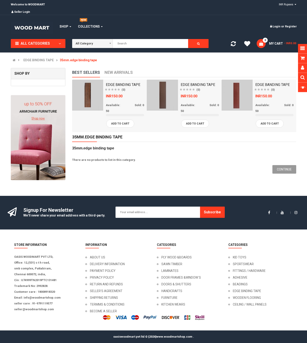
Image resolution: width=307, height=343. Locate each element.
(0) (123, 89)
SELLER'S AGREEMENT (106, 291)
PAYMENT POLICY (103, 271)
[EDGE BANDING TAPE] (87, 95)
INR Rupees (287, 4)
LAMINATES (169, 271)
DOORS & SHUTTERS (176, 284)
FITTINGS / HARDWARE (249, 271)
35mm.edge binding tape (78, 60)
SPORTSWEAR (243, 264)
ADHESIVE (240, 277)
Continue (284, 169)
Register (291, 26)
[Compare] (233, 44)
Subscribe (212, 212)
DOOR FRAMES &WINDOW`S (181, 277)
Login (277, 26)
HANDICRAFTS (171, 291)
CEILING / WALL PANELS (250, 304)
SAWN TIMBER (171, 264)
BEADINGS (240, 284)
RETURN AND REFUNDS (106, 284)
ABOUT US (97, 257)
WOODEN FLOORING (247, 297)
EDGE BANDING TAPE (123, 85)
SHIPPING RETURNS (104, 297)
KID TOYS (239, 257)
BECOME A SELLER (103, 311)
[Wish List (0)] (247, 44)
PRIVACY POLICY (102, 277)
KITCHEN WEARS (173, 304)
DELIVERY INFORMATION (107, 264)
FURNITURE (169, 297)
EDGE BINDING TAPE (38, 60)
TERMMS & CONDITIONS (107, 304)
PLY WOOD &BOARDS (176, 257)
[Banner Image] (38, 137)
